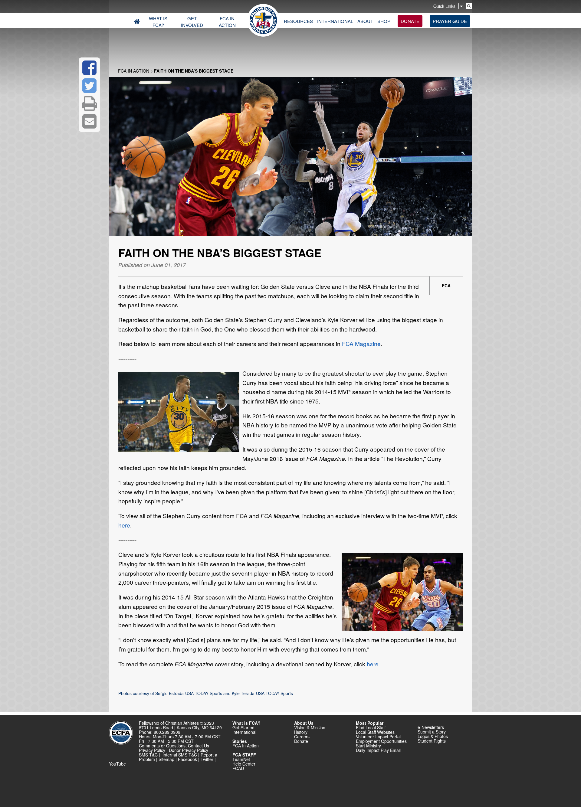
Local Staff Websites (375, 732)
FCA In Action (133, 71)
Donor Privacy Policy (188, 750)
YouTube (117, 764)
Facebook (187, 759)
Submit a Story (432, 732)
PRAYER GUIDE (450, 21)
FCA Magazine (361, 343)
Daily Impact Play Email (378, 750)
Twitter (207, 759)
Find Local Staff (371, 727)
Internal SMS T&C (179, 755)
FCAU (238, 768)
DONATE (410, 21)
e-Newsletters (431, 727)
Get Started (243, 727)
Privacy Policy (152, 750)
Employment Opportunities (381, 741)
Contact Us (198, 746)
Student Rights (432, 741)
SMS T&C (148, 755)
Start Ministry (368, 746)
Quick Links (444, 6)
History (300, 732)
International (244, 732)
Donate (301, 741)
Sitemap (166, 759)
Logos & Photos (433, 736)
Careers (302, 736)
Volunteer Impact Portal (378, 736)
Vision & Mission (309, 727)
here (124, 525)
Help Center (243, 764)
